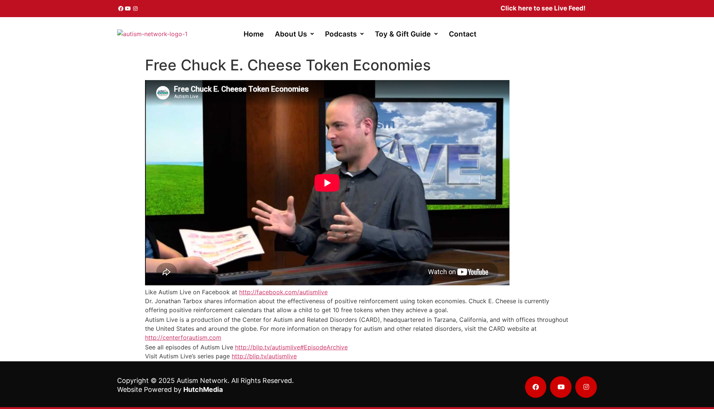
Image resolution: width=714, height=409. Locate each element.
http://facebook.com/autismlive (283, 292)
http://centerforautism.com (183, 337)
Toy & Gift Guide (403, 34)
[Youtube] (128, 8)
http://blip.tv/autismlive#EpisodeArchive (291, 347)
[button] (294, 34)
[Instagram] (135, 8)
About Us (291, 34)
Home (254, 34)
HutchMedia (203, 389)
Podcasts (341, 34)
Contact (462, 34)
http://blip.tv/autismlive (264, 356)
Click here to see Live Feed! (543, 8)
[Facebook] (121, 8)
